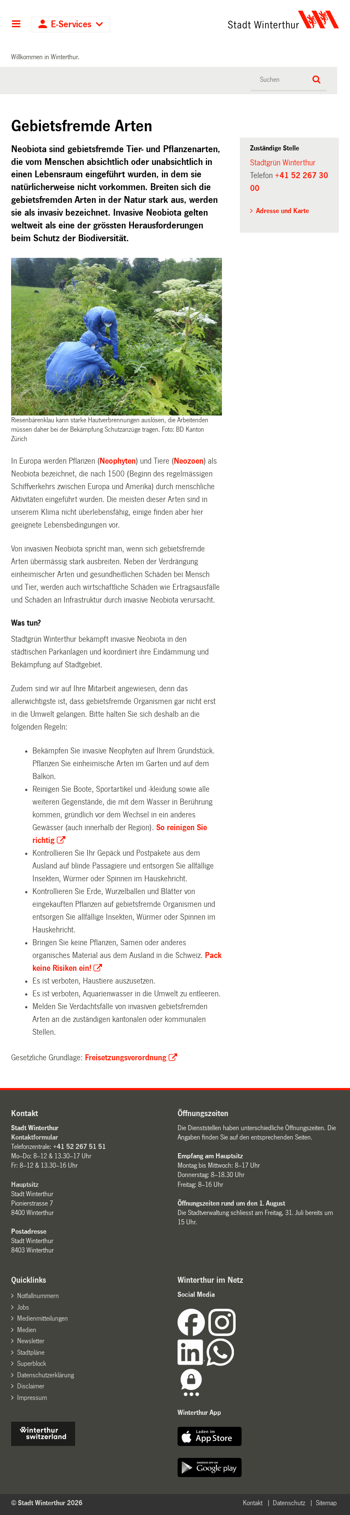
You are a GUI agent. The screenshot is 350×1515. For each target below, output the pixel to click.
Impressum (32, 1397)
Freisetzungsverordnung (125, 1057)
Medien (26, 1329)
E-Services (71, 24)
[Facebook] (193, 1333)
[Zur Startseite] (252, 20)
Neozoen (189, 461)
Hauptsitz (24, 1184)
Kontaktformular (34, 1137)
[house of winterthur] (43, 1443)
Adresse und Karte (282, 210)
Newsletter (30, 1341)
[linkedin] (192, 1363)
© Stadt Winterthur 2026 (46, 1502)
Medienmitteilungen (42, 1318)
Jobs (23, 1307)
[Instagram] (222, 1333)
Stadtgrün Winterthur (282, 163)
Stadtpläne (30, 1352)
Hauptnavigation (16, 25)
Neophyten (117, 461)
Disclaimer (30, 1386)
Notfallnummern (38, 1295)
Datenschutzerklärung (45, 1375)
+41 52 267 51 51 (79, 1146)
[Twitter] (236, 1333)
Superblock (31, 1363)
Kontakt (252, 1502)
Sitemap (326, 1502)
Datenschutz (289, 1502)
